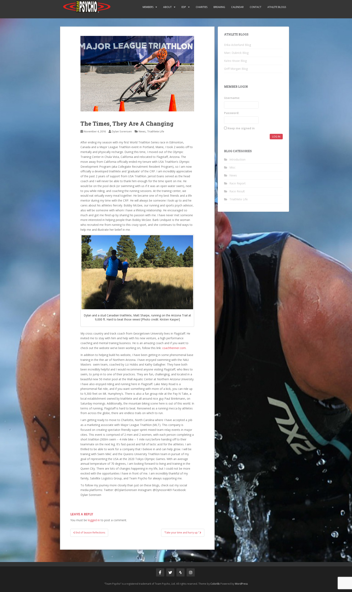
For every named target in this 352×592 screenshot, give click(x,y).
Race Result (237, 191)
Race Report (237, 183)
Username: (232, 98)
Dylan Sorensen (122, 131)
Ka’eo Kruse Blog (235, 61)
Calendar (237, 7)
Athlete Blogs (276, 7)
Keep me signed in (241, 128)
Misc (232, 167)
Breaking (219, 7)
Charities (201, 7)
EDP (184, 7)
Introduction (237, 159)
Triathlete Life (155, 131)
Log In (276, 136)
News (142, 131)
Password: (231, 113)
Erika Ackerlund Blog (237, 45)
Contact (255, 7)
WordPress (241, 583)
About (167, 7)
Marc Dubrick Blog (236, 53)
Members (148, 7)
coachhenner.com (174, 348)
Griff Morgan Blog (236, 69)
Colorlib (215, 583)
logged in (94, 520)
